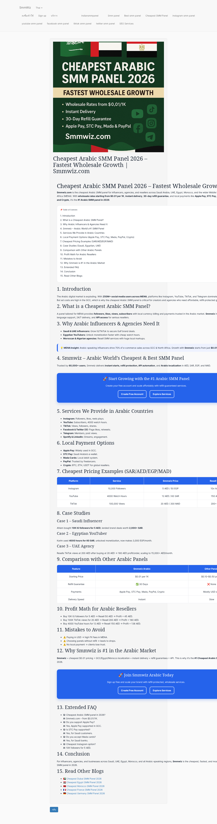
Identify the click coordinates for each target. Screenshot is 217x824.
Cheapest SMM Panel (157, 15)
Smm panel (113, 15)
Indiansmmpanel (89, 15)
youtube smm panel (32, 23)
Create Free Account (132, 394)
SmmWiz (25, 7)
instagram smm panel (184, 15)
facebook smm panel (58, 23)
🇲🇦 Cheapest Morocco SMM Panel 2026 (84, 786)
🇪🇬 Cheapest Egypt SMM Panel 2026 (82, 782)
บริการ (54, 15)
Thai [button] (38, 7)
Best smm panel (132, 15)
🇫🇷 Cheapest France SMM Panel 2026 (83, 789)
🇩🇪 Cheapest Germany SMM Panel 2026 (84, 793)
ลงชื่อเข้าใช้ (28, 15)
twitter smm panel (105, 23)
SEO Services (126, 23)
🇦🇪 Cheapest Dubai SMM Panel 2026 (82, 778)
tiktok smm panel (82, 23)
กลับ (54, 809)
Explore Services (162, 394)
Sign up (42, 15)
